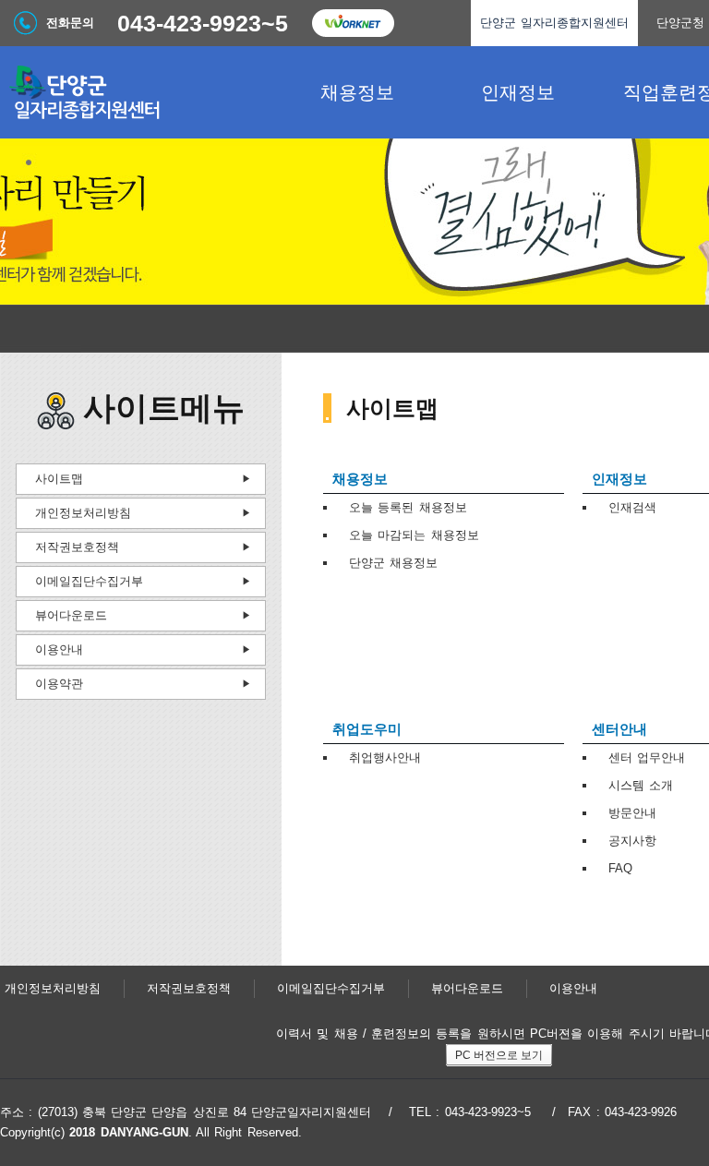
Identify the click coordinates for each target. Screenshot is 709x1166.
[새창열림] (352, 23)
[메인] (138, 92)
